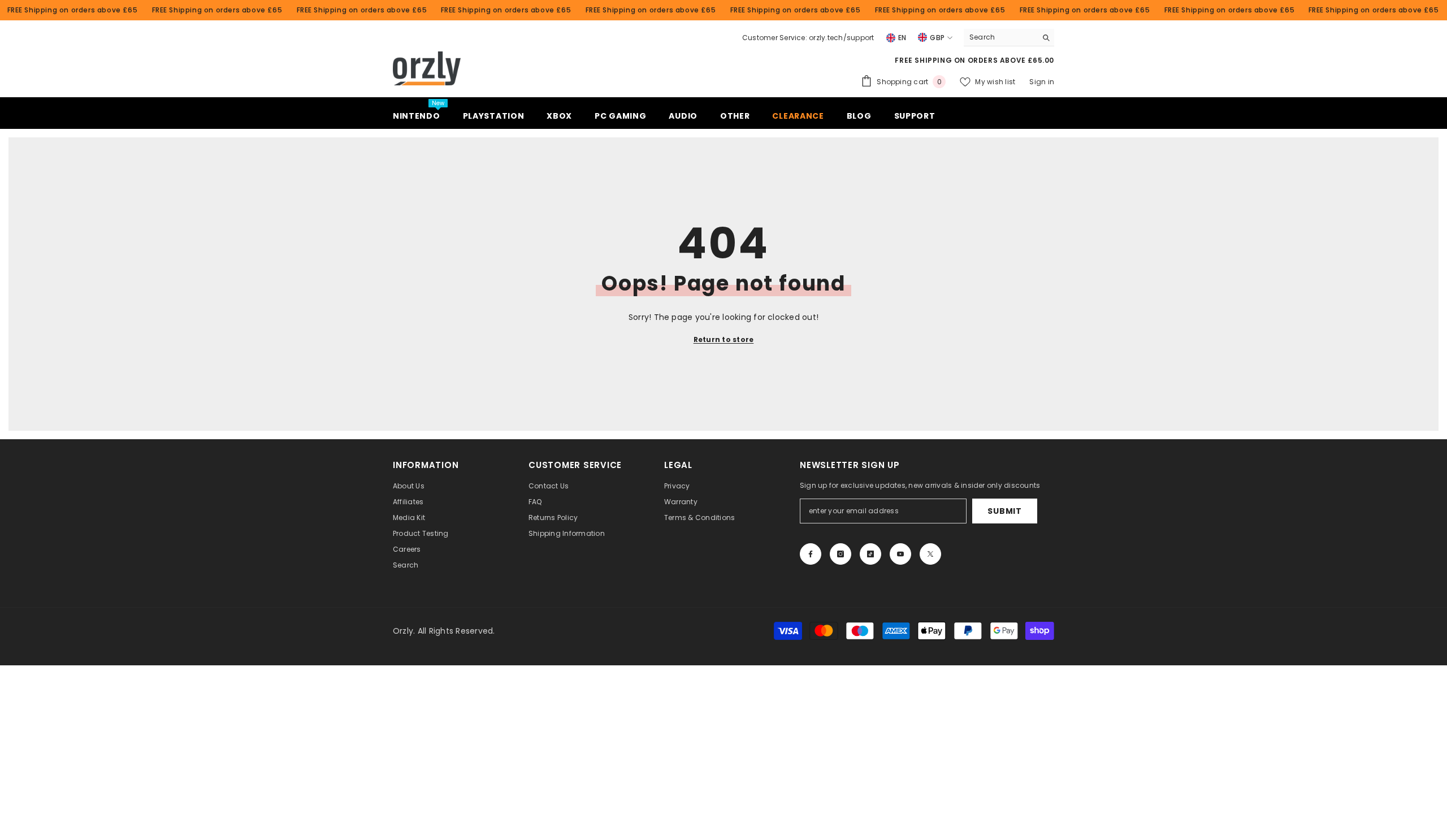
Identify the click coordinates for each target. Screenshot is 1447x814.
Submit (1004, 511)
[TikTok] (870, 554)
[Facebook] (810, 554)
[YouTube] (900, 554)
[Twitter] (930, 554)
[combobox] (1000, 37)
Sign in (1041, 81)
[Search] (1009, 37)
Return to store (724, 339)
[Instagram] (840, 554)
